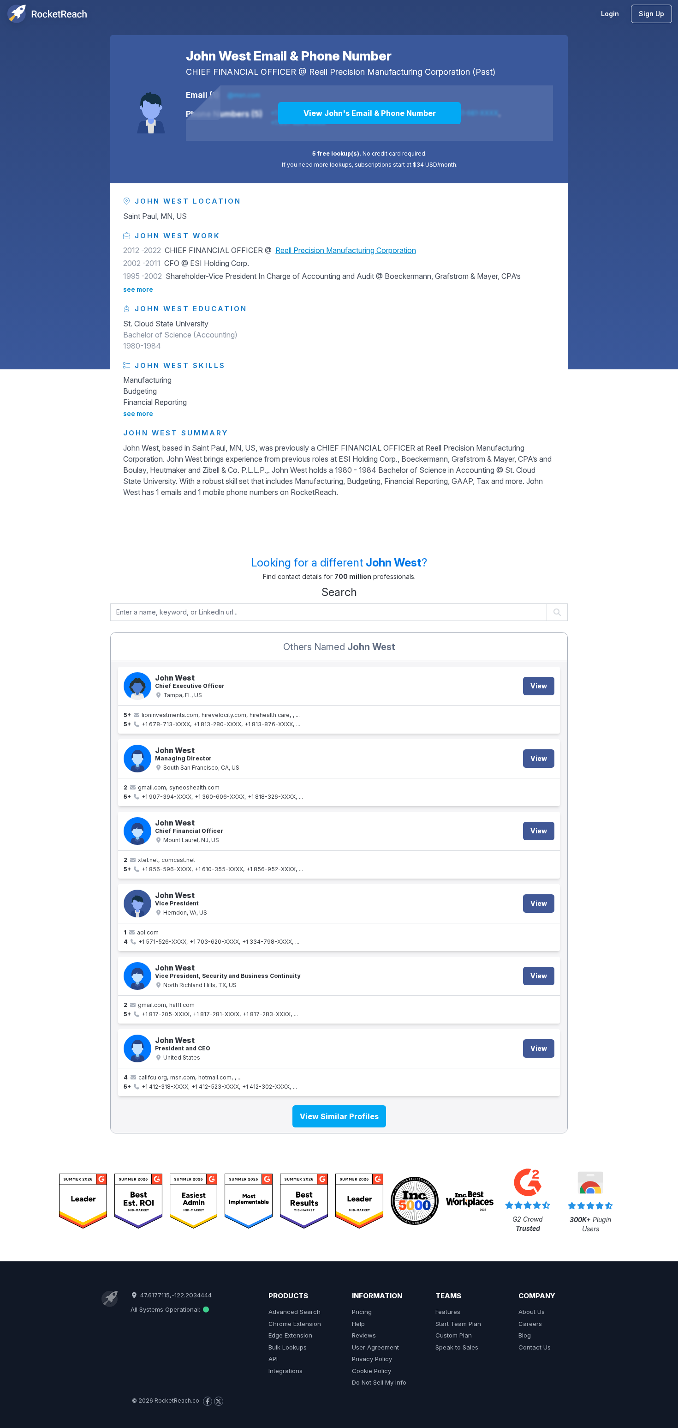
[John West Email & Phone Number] (151, 107)
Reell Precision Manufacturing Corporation (389, 72)
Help (358, 1323)
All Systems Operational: (166, 1309)
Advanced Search (294, 1311)
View (538, 686)
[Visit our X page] (218, 1401)
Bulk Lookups (287, 1347)
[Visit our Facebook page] (207, 1401)
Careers (530, 1323)
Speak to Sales (456, 1347)
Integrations (285, 1370)
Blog (524, 1335)
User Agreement (375, 1347)
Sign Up (651, 14)
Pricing (362, 1311)
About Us (531, 1311)
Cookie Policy (371, 1370)
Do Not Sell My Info (379, 1382)
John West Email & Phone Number (289, 56)
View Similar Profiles (339, 1116)
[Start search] (557, 612)
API (273, 1358)
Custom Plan (453, 1335)
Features (447, 1311)
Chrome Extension (294, 1323)
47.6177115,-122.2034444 (174, 1295)
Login (610, 14)
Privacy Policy (372, 1358)
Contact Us (534, 1347)
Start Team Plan (458, 1323)
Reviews (364, 1335)
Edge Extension (290, 1335)
